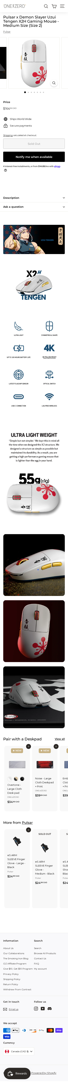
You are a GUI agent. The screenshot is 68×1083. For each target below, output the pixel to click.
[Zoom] (53, 82)
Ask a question (13, 206)
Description (11, 198)
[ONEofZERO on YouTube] (43, 1009)
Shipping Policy (11, 979)
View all (60, 738)
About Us (8, 948)
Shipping (8, 135)
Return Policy (10, 984)
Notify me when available (34, 157)
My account (40, 968)
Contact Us (40, 958)
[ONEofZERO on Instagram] (36, 1009)
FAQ (36, 963)
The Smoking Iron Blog (15, 958)
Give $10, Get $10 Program (18, 968)
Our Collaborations (13, 953)
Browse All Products (45, 953)
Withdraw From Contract (17, 989)
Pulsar (7, 31)
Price (6, 102)
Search (37, 948)
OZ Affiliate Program (14, 963)
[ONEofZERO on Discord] (50, 1009)
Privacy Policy (11, 974)
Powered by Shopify (43, 1072)
